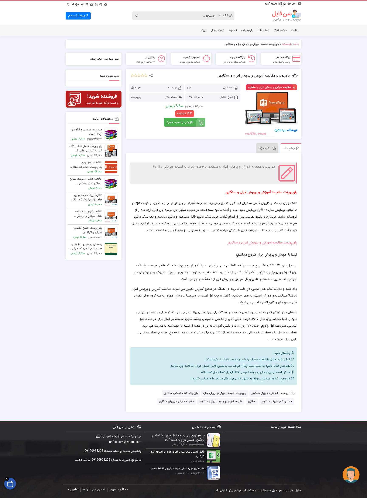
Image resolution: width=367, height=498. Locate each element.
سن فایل (136, 87)
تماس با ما (72, 489)
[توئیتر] (68, 4)
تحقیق (233, 30)
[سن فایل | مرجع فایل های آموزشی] (286, 15)
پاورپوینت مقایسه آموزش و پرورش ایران (224, 393)
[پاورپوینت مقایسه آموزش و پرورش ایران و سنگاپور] (271, 110)
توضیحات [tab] (289, 148)
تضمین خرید (98, 489)
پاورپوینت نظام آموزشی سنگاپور (181, 393)
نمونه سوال (217, 30)
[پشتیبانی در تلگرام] (351, 474)
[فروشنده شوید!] (93, 99)
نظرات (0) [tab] (264, 148)
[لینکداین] (96, 4)
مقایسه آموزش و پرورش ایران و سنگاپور (220, 401)
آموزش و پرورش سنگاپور (264, 393)
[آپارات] (105, 4)
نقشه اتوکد (280, 30)
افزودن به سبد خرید (180, 122)
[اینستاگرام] (87, 4)
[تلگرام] (82, 4)
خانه (296, 44)
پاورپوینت (247, 30)
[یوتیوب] (91, 4)
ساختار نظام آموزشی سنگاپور (276, 401)
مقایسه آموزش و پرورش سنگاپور (176, 401)
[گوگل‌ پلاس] (77, 4)
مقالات (295, 30)
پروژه (203, 30)
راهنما (85, 489)
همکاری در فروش (118, 489)
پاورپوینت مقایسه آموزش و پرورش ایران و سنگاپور (262, 242)
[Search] (137, 15)
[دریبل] (101, 4)
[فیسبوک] (73, 4)
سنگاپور (252, 401)
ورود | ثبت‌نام (77, 15)
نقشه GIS (263, 30)
